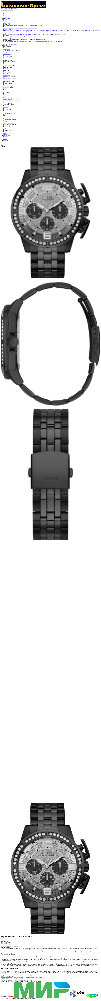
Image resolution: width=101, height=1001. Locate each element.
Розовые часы (25, 34)
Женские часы (6, 135)
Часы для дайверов (65, 30)
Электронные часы (38, 25)
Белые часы (6, 34)
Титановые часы (57, 30)
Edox (4, 63)
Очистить (11, 976)
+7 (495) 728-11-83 (5, 8)
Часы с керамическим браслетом (39, 41)
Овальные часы (21, 39)
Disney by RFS (6, 61)
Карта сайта (25, 977)
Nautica (5, 89)
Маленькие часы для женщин (31, 36)
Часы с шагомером (51, 31)
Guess (4, 73)
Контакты (5, 19)
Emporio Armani (7, 65)
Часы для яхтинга (82, 30)
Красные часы (18, 34)
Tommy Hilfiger (7, 104)
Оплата (5, 17)
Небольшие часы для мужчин (17, 36)
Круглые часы (15, 39)
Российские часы (7, 28)
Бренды (5, 45)
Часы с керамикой (49, 30)
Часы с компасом (34, 31)
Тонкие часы (12, 30)
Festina (5, 67)
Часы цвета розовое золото (46, 34)
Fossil (4, 68)
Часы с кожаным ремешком (9, 41)
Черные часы (37, 34)
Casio (4, 56)
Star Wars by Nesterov (8, 99)
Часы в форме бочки (40, 39)
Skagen (5, 98)
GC (4, 72)
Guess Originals (7, 76)
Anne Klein (6, 52)
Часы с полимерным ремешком (54, 41)
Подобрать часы (7, 136)
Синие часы (31, 34)
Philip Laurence (6, 94)
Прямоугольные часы (30, 39)
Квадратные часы (7, 39)
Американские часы (32, 28)
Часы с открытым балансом (29, 30)
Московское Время (7, 126)
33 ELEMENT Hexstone (9, 50)
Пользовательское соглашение (35, 977)
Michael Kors (6, 87)
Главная (2, 142)
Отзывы (5, 20)
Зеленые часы (12, 34)
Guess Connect (6, 75)
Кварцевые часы (24, 25)
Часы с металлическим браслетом (24, 41)
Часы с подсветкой (42, 31)
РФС (4, 109)
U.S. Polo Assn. (7, 115)
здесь (34, 998)
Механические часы (15, 25)
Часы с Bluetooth (27, 31)
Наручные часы (7, 25)
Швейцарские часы (15, 28)
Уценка (5, 139)
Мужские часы (6, 134)
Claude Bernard (6, 57)
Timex (4, 103)
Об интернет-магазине (17, 977)
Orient (4, 92)
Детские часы (6, 44)
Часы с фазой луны (40, 30)
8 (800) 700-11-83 (13, 8)
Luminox (5, 83)
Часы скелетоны (19, 30)
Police (4, 96)
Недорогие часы (13, 44)
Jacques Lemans (7, 78)
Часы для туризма (74, 30)
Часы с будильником (18, 31)
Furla (4, 70)
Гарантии (3, 977)
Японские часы (24, 28)
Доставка (5, 15)
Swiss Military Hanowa (8, 100)
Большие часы (6, 36)
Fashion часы (6, 30)
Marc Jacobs (6, 86)
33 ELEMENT (6, 49)
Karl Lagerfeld (6, 81)
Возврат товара (8, 977)
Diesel (4, 60)
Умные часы (31, 25)
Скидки (5, 138)
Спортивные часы (90, 30)
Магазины (5, 140)
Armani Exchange (7, 54)
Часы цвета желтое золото (59, 34)
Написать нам (6, 18)
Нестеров (5, 107)
